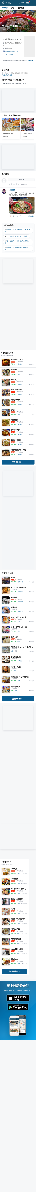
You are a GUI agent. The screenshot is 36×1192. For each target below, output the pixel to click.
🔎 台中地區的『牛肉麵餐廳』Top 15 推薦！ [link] (17, 230)
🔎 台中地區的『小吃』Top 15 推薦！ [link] (16, 236)
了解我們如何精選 (7, 75)
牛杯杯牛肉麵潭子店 (11, 51)
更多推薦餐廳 (17, 699)
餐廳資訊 (5, 8)
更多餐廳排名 (17, 462)
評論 (12, 8)
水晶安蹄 (12, 190)
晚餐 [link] (16, 651)
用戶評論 (5, 173)
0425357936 (9, 54)
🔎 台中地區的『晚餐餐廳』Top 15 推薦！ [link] (16, 248)
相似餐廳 (21, 8)
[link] (20, 364)
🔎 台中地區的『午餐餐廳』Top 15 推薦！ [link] (16, 242)
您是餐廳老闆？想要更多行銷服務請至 (18, 60)
